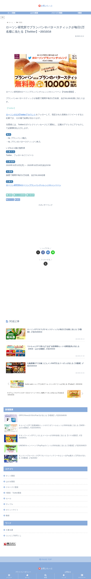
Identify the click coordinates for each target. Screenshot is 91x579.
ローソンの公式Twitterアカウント (21, 114)
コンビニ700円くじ (13, 536)
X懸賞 (10, 195)
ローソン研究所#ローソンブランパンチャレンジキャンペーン (33, 185)
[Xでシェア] (38, 252)
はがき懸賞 (10, 481)
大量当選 (31, 195)
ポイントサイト (12, 510)
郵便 (7, 516)
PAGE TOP (46, 559)
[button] (84, 395)
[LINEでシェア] (53, 252)
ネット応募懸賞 (20, 195)
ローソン (11, 199)
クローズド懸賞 (12, 487)
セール (8, 498)
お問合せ (68, 572)
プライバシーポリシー (23, 572)
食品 (18, 199)
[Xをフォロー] (45, 264)
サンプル (9, 504)
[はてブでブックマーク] (48, 252)
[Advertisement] (45, 44)
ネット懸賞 (10, 476)
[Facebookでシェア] (43, 252)
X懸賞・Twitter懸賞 (13, 493)
